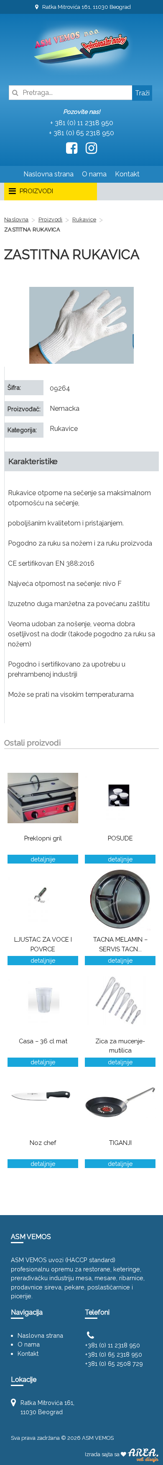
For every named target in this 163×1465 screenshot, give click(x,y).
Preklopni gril (43, 838)
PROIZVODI (35, 191)
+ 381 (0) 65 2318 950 (81, 133)
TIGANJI (120, 1142)
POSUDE (120, 838)
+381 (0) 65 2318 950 (113, 1354)
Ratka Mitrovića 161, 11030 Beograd (86, 7)
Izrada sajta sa (103, 1454)
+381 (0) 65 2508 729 (114, 1363)
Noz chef (43, 1142)
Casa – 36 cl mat (43, 1041)
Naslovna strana (48, 174)
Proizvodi (50, 219)
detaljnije (43, 859)
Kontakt (127, 174)
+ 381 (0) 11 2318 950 (81, 123)
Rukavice (84, 219)
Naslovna (16, 219)
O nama (94, 174)
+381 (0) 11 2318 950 (112, 1345)
